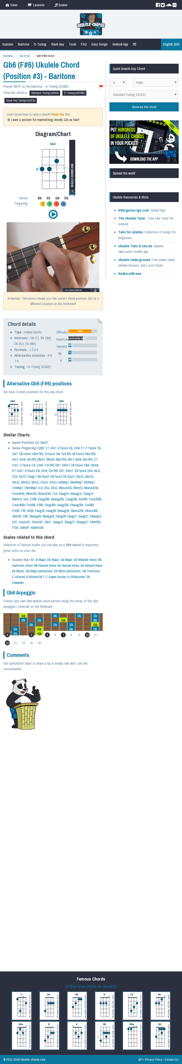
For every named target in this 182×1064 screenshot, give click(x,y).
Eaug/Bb (43, 499)
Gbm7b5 (37, 453)
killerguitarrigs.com (133, 210)
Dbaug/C (96, 516)
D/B (25, 516)
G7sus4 (50, 453)
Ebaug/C (82, 521)
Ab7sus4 (77, 453)
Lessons (38, 4)
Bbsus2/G (65, 487)
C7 (95, 459)
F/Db (15, 527)
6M (33, 343)
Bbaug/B (48, 516)
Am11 (16, 482)
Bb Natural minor (45, 565)
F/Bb (40, 504)
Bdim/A (17, 499)
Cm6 (40, 465)
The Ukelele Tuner (132, 218)
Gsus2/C (24, 521)
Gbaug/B (35, 516)
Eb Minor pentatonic (67, 571)
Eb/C (48, 521)
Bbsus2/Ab (91, 487)
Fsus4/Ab (18, 493)
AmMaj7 (63, 482)
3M (48, 337)
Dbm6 (94, 465)
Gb (60, 353)
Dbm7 (66, 465)
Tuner (13, 4)
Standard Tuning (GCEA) (44, 93)
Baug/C (70, 521)
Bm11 (35, 482)
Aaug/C (83, 516)
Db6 (86, 465)
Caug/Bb (71, 499)
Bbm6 (50, 459)
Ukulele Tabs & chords (135, 246)
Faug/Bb (50, 504)
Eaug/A (64, 493)
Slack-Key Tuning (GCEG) (20, 100)
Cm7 (15, 465)
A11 (40, 487)
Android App (120, 44)
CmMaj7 (17, 487)
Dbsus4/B (91, 510)
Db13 (22, 476)
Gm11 (79, 476)
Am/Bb (83, 499)
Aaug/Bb (63, 504)
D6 (38, 470)
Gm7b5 (66, 453)
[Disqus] (65, 792)
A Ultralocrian (76, 576)
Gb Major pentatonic (39, 571)
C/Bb (33, 499)
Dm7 (20, 470)
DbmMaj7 (31, 487)
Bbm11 (25, 482)
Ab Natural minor (91, 565)
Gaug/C (58, 521)
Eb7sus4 (80, 470)
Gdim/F (24, 527)
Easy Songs (99, 44)
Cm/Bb (89, 504)
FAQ (84, 44)
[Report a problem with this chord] (101, 86)
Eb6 (89, 470)
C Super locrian (56, 576)
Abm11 (89, 476)
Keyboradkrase (129, 273)
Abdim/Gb (37, 527)
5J (21, 343)
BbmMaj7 (76, 482)
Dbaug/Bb (76, 504)
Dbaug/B (63, 510)
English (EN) (171, 44)
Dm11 (53, 482)
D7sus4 (30, 470)
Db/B (30, 510)
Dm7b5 (53, 470)
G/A (25, 499)
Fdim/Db (95, 521)
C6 (33, 465)
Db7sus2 (56, 476)
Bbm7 (41, 459)
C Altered (18, 576)
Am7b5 (31, 459)
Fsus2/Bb (95, 499)
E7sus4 (62, 448)
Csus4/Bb (18, 504)
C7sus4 (25, 465)
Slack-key (57, 44)
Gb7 (15, 453)
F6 (99, 448)
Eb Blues (18, 571)
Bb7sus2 (43, 476)
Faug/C (72, 516)
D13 (14, 476)
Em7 (53, 448)
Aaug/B (51, 510)
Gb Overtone (91, 571)
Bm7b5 (87, 459)
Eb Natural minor (68, 565)
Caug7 (31, 476)
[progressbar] (82, 331)
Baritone (23, 44)
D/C (14, 521)
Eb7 (61, 470)
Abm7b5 (90, 453)
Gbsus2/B (77, 510)
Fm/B (15, 510)
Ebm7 (44, 442)
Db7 (58, 465)
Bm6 (78, 459)
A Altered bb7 (35, 576)
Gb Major (66, 559)
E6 (70, 448)
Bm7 (71, 459)
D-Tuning (40, 44)
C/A (54, 493)
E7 (47, 448)
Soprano (7, 44)
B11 (47, 487)
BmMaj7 (89, 482)
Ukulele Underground (134, 259)
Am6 (23, 459)
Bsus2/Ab (44, 493)
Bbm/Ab (31, 493)
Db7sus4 (77, 465)
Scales (62, 4)
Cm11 (44, 482)
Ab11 (97, 470)
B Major (41, 559)
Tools (72, 44)
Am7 (15, 459)
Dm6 (44, 470)
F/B (23, 510)
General (61, 346)
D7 (14, 470)
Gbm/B (16, 516)
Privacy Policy (153, 1059)
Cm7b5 (49, 465)
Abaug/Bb (57, 499)
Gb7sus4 (25, 453)
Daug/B (61, 516)
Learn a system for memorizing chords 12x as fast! (45, 119)
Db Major (53, 559)
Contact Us (172, 1059)
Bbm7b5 (61, 459)
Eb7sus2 (68, 476)
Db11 (54, 487)
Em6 (77, 448)
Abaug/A (76, 493)
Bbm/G (78, 487)
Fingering (21, 203)
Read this (57, 114)
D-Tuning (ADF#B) (74, 93)
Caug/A (88, 493)
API (140, 1059)
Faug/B (40, 510)
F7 (83, 448)
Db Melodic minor (85, 559)
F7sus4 (91, 448)
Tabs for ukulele (130, 232)
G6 (58, 453)
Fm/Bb (31, 504)
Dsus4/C (37, 521)
